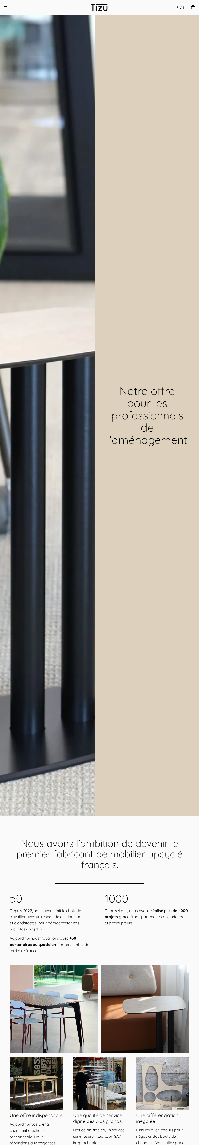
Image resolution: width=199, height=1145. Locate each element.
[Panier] (193, 7)
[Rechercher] (179, 7)
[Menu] (5, 7)
